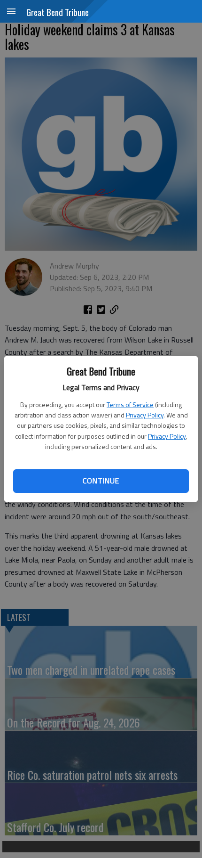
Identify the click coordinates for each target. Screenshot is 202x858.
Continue (101, 480)
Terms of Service (130, 404)
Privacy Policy (144, 415)
